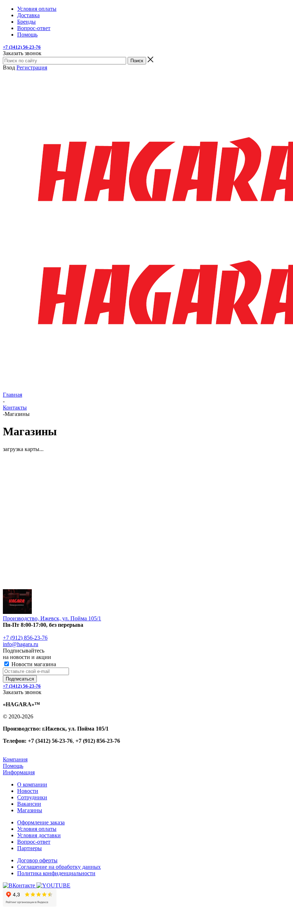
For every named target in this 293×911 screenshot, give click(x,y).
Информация (19, 772)
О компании (32, 784)
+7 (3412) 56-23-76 (22, 47)
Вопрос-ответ (33, 842)
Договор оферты (37, 860)
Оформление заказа (41, 822)
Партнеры (29, 848)
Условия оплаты (36, 829)
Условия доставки (39, 835)
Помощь (13, 766)
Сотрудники (32, 797)
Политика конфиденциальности (56, 873)
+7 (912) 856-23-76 (25, 638)
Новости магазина (33, 664)
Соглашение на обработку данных (59, 867)
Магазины (29, 810)
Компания (15, 759)
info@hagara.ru (20, 644)
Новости (27, 791)
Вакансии (29, 804)
